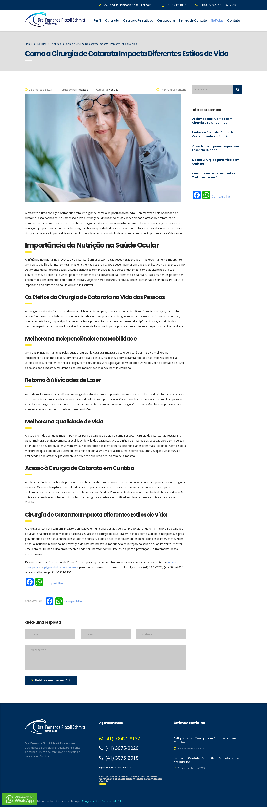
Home (28, 44)
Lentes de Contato (193, 20)
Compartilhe (54, 583)
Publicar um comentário (53, 680)
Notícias (217, 20)
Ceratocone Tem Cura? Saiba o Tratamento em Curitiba (214, 175)
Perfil (97, 20)
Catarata (112, 20)
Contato (233, 20)
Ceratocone (166, 20)
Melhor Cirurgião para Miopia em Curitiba (216, 162)
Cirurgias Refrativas (138, 20)
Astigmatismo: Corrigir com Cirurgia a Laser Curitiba (212, 121)
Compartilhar (33, 601)
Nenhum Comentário (173, 89)
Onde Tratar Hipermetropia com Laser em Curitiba (215, 148)
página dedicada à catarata (61, 567)
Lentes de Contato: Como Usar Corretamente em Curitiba (214, 134)
